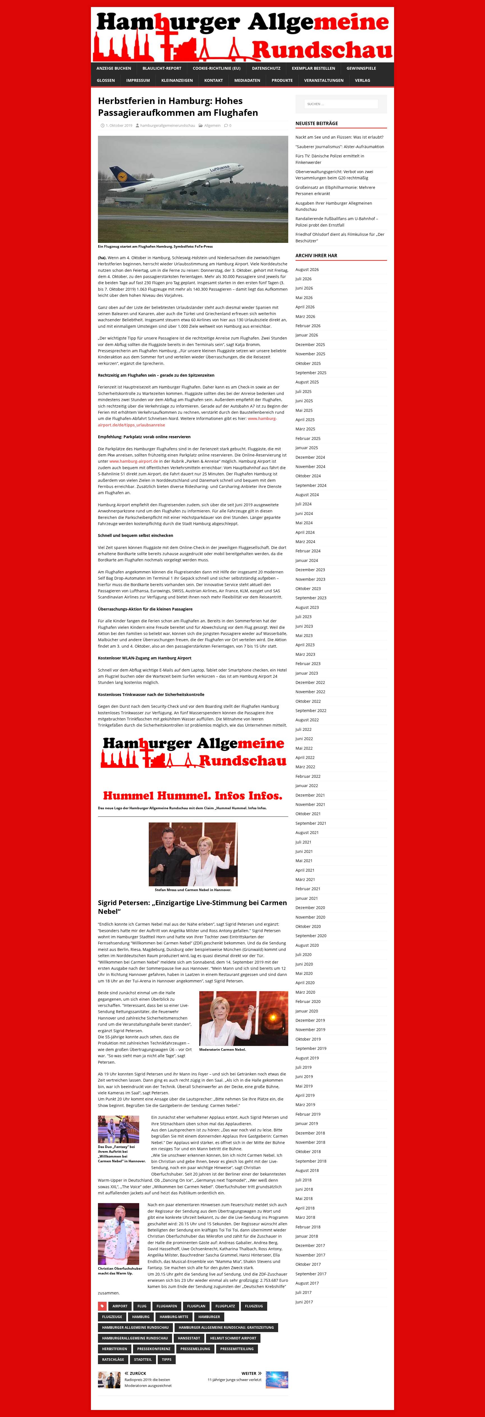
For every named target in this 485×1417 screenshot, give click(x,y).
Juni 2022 (304, 738)
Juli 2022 (304, 729)
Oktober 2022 (308, 701)
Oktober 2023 (308, 588)
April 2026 (305, 306)
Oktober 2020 (308, 926)
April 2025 (305, 419)
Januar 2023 (307, 673)
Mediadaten (247, 80)
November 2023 (310, 579)
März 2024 (305, 541)
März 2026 (305, 316)
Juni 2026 (304, 288)
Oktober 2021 (308, 813)
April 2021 (305, 870)
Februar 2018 (308, 1227)
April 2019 (305, 1095)
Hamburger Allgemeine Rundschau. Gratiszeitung (226, 1327)
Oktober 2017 (308, 1264)
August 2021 (307, 832)
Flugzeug (254, 1306)
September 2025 (311, 372)
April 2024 (305, 532)
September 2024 (311, 485)
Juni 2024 (304, 513)
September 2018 (311, 1161)
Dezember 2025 (310, 344)
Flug (142, 1306)
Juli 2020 (304, 954)
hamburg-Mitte (174, 1316)
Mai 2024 (304, 522)
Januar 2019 (307, 1123)
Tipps (166, 1359)
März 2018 (305, 1217)
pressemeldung (195, 1348)
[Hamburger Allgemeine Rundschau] (242, 59)
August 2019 (307, 1058)
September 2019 (311, 1048)
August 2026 (307, 269)
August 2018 (307, 1170)
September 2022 (311, 710)
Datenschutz (266, 68)
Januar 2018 (307, 1236)
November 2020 (310, 917)
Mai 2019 (304, 1086)
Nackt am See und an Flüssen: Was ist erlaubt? (339, 137)
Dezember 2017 (310, 1245)
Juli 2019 (304, 1067)
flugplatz (225, 1306)
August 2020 (307, 945)
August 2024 (307, 494)
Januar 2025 (307, 447)
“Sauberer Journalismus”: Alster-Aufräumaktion (340, 146)
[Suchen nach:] (341, 104)
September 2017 (311, 1273)
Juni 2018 (304, 1189)
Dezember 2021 (310, 795)
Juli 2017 (304, 1292)
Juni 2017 (304, 1302)
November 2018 (310, 1142)
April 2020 (305, 982)
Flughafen (167, 1306)
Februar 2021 (308, 888)
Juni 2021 (304, 851)
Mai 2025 (304, 410)
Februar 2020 (308, 1001)
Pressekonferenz (153, 1348)
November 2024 (310, 466)
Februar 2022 (308, 776)
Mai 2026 (304, 297)
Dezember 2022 (310, 682)
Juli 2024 (304, 504)
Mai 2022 (304, 748)
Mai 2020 (304, 973)
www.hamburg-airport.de (133, 461)
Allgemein (212, 125)
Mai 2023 (304, 635)
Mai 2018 (304, 1198)
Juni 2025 (304, 400)
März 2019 (305, 1104)
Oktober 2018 (308, 1151)
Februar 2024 (308, 550)
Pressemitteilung (237, 1348)
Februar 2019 (308, 1114)
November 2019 (310, 1029)
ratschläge (113, 1359)
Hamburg (141, 1316)
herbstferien (114, 1348)
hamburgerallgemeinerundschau (167, 125)
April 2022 (305, 757)
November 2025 (310, 353)
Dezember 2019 (310, 1020)
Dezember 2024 (310, 457)
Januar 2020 (307, 1011)
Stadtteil (143, 1359)
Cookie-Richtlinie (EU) (217, 68)
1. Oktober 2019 (119, 125)
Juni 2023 (304, 626)
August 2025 (307, 382)
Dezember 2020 (310, 907)
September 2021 (311, 823)
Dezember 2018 (310, 1133)
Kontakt (213, 80)
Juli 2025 (304, 391)
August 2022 (307, 719)
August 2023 (307, 607)
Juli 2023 (304, 616)
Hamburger (209, 1316)
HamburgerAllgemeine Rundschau (135, 1338)
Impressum (138, 80)
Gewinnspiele (361, 68)
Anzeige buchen (114, 68)
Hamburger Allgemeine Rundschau (135, 1327)
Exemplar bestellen (313, 68)
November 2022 (310, 691)
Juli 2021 (304, 842)
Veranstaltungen (324, 80)
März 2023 (305, 654)
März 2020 (305, 992)
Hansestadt (189, 1338)
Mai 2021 (304, 860)
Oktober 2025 (308, 363)
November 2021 (310, 804)
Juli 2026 (304, 278)
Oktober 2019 (308, 1039)
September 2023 (311, 597)
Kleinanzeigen (177, 80)
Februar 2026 (308, 325)
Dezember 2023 (310, 569)
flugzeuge (112, 1316)
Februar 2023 (308, 663)
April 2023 (305, 644)
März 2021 (305, 879)
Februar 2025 (308, 438)
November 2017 (310, 1255)
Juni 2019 (304, 1076)
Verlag (362, 80)
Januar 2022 (307, 785)
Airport (120, 1306)
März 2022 (305, 766)
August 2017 (307, 1283)
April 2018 (305, 1208)
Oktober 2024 (308, 475)
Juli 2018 (304, 1180)
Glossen (106, 80)
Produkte (282, 80)
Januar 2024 (307, 560)
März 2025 (305, 428)
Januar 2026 (307, 335)
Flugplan (196, 1306)
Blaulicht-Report (162, 68)
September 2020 (311, 935)
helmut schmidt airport (233, 1338)
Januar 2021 (307, 898)
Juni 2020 (304, 964)
